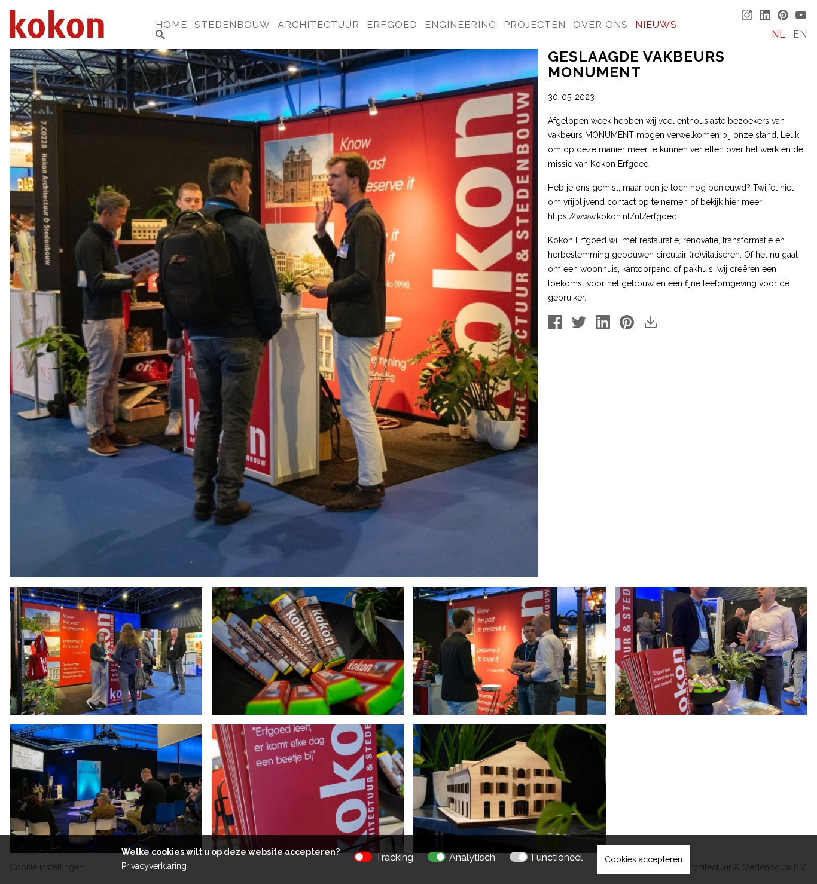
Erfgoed (392, 24)
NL (779, 34)
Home (171, 24)
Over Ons (600, 24)
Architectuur (318, 24)
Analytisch (472, 857)
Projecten (535, 24)
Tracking (394, 857)
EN (800, 34)
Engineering (460, 24)
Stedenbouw (232, 24)
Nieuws (656, 24)
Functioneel (557, 857)
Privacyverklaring (154, 866)
